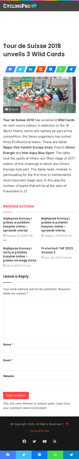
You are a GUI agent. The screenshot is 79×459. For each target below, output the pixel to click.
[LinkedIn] (29, 69)
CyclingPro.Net (39, 430)
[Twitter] (19, 69)
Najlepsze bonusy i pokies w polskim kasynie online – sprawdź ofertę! (17, 224)
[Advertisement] (39, 25)
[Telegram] (70, 69)
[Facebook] (9, 69)
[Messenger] (50, 69)
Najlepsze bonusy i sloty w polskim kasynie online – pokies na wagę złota (19, 254)
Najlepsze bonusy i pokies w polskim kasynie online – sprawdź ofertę (55, 224)
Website (8, 376)
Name (8, 344)
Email (8, 360)
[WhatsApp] (60, 69)
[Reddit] (39, 69)
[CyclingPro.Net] (20, 6)
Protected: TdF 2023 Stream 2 (57, 250)
